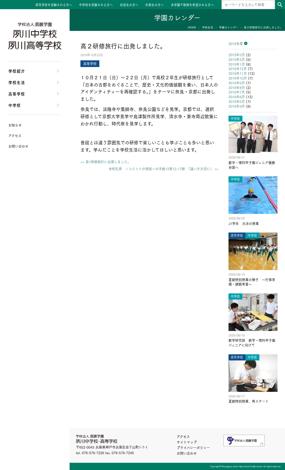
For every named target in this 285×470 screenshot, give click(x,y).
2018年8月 (237, 87)
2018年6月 (237, 96)
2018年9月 (237, 82)
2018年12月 (238, 68)
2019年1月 (237, 64)
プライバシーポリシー (193, 447)
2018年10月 (238, 78)
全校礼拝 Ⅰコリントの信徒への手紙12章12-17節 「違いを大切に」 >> (163, 169)
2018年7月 (237, 92)
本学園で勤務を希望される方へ (192, 5)
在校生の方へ (129, 5)
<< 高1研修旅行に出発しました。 (105, 162)
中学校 (14, 105)
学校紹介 (16, 71)
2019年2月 (237, 59)
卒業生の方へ (154, 5)
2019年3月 (237, 54)
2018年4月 (237, 106)
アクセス (183, 436)
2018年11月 (238, 73)
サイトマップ (187, 442)
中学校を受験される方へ (96, 5)
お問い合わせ (187, 453)
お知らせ (15, 125)
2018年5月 (237, 101)
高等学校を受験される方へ (53, 5)
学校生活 (16, 82)
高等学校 (16, 94)
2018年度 (236, 43)
